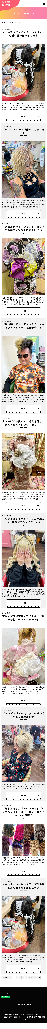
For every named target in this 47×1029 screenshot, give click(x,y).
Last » (37, 977)
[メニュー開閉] (44, 4)
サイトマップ (23, 1009)
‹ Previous (5, 977)
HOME (3, 23)
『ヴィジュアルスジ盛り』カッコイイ (23, 131)
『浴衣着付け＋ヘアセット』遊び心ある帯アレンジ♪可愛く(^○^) (23, 228)
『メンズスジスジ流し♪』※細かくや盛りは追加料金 (23, 715)
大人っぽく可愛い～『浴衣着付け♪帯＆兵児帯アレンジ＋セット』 (23, 423)
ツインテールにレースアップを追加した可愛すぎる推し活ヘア (23, 885)
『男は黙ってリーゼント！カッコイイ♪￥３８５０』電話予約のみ (23, 325)
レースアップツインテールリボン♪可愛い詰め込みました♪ (23, 33)
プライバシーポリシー (23, 1004)
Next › (31, 977)
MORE (23, 116)
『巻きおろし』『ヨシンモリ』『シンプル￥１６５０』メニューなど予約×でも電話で (23, 812)
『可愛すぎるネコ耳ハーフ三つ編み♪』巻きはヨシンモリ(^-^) (23, 520)
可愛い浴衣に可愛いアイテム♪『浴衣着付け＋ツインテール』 (23, 617)
